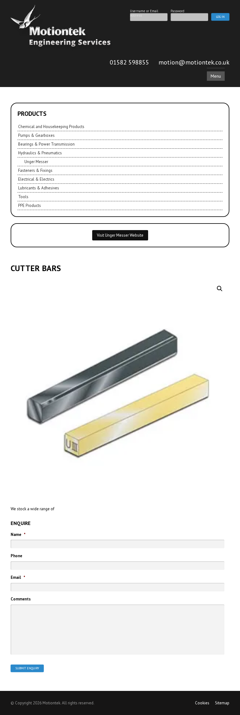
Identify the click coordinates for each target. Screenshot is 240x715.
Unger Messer (36, 161)
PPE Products (29, 205)
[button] (219, 288)
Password (177, 10)
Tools (23, 196)
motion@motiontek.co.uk (193, 62)
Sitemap (222, 703)
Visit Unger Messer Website (120, 235)
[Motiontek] (61, 49)
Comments (21, 599)
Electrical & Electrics (36, 179)
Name (18, 534)
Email (18, 577)
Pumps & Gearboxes (36, 135)
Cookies (202, 703)
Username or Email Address (144, 10)
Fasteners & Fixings (35, 170)
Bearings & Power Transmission (46, 144)
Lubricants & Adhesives (38, 188)
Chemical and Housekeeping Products (51, 126)
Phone (16, 555)
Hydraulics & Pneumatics (40, 153)
